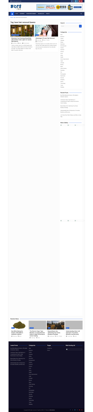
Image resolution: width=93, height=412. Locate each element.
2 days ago (15, 336)
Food (61, 53)
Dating (61, 42)
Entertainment (63, 45)
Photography (63, 74)
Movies (61, 64)
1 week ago (33, 337)
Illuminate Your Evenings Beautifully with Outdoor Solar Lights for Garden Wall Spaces (21, 39)
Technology (41, 13)
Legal (61, 60)
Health (48, 13)
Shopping (62, 79)
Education (62, 44)
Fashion (62, 47)
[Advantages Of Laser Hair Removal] (46, 31)
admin (20, 43)
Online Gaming (63, 68)
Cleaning (62, 40)
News (61, 66)
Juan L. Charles (46, 40)
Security (62, 77)
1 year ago (15, 43)
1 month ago (69, 336)
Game (61, 55)
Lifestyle (62, 62)
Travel (61, 85)
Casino (61, 38)
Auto (16, 13)
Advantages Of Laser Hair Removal (45, 38)
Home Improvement (31, 13)
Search (80, 26)
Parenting (62, 70)
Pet (61, 72)
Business (22, 13)
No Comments (26, 43)
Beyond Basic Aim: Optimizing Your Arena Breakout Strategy (54, 332)
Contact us (49, 348)
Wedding (62, 87)
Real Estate (62, 75)
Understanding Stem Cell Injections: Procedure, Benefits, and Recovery (73, 332)
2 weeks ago (51, 336)
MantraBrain (52, 410)
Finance (62, 51)
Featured (62, 49)
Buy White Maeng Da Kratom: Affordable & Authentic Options (17, 332)
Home (48, 350)
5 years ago (39, 40)
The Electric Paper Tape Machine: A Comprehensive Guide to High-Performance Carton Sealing (69, 101)
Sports (61, 81)
